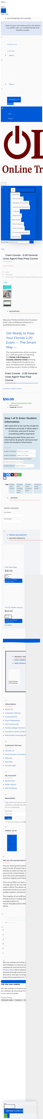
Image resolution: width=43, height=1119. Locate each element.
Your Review (8, 519)
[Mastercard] (6, 934)
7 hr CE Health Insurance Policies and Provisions (14, 607)
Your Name (7, 512)
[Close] (2, 33)
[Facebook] (13, 837)
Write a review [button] (16, 389)
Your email (8, 811)
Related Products (17, 538)
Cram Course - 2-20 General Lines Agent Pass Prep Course (24, 277)
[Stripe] (6, 952)
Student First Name (10, 451)
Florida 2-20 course (11, 486)
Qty (5, 1103)
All (13, 190)
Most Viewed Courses (24, 660)
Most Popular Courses (24, 663)
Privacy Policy (8, 970)
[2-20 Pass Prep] (14, 555)
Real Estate (16, 220)
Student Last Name (10, 455)
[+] (30, 1109)
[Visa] (6, 929)
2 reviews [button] (6, 389)
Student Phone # (9, 466)
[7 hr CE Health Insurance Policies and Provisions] (14, 595)
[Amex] (6, 938)
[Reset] (3, 10)
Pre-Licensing (17, 224)
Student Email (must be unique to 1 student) (18, 459)
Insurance (15, 194)
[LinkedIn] (13, 845)
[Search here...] (3, 184)
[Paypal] (6, 948)
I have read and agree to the (19, 822)
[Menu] (3, 179)
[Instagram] (13, 841)
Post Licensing (18, 228)
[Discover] (6, 943)
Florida (15, 211)
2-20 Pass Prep (11, 567)
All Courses (16, 237)
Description (14, 311)
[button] (19, 1111)
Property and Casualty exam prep (20, 488)
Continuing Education (20, 207)
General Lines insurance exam (28, 487)
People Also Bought (18, 535)
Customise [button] (18, 1000)
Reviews (14, 498)
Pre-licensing (17, 199)
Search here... (5, 242)
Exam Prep (16, 215)
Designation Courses (20, 203)
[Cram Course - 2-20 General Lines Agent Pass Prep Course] (13, 675)
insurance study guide (37, 486)
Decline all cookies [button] (7, 1000)
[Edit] (2, 108)
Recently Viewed (22, 657)
